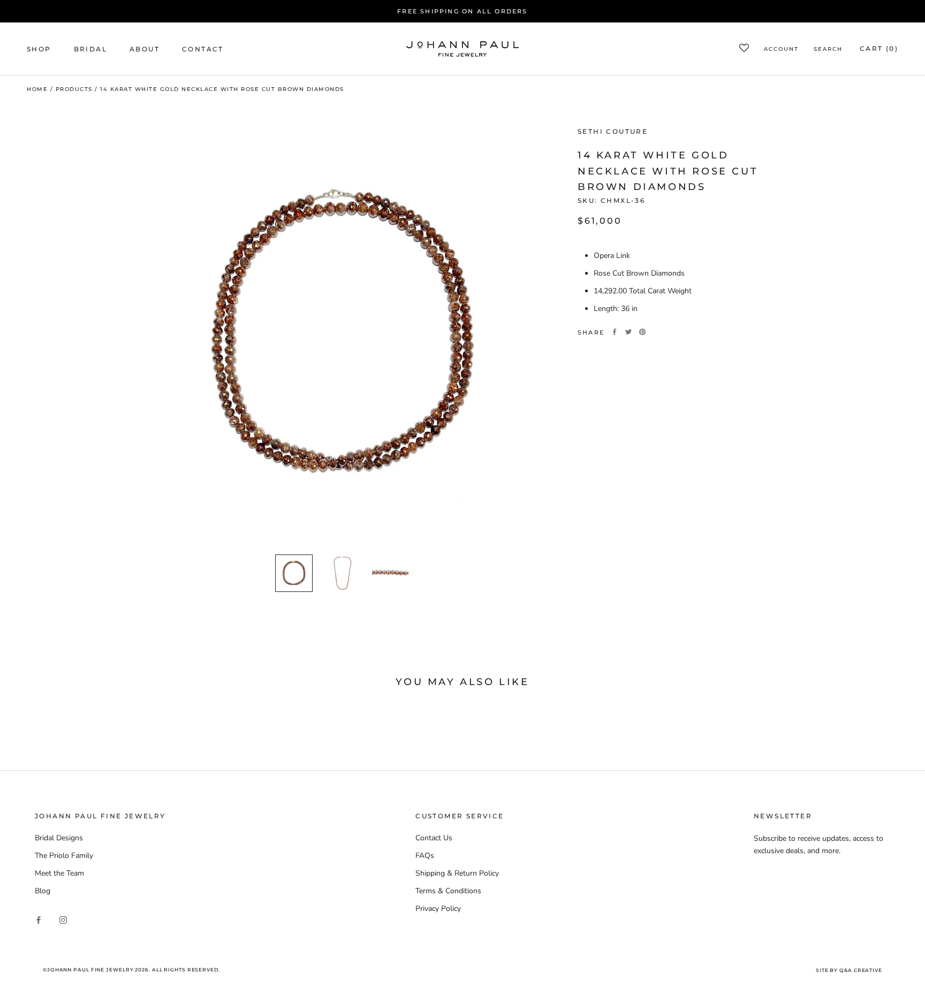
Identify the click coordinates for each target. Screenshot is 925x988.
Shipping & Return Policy (457, 873)
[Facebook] (614, 332)
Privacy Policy (438, 908)
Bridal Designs (59, 838)
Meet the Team (59, 873)
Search (828, 49)
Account (781, 49)
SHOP (39, 49)
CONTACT (203, 49)
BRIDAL (90, 49)
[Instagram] (63, 919)
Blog (42, 891)
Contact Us (433, 838)
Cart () (879, 49)
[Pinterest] (642, 332)
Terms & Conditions (448, 891)
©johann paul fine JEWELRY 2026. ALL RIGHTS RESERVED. (131, 969)
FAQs (424, 855)
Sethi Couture (613, 131)
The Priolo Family (64, 855)
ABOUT (145, 49)
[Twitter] (628, 332)
